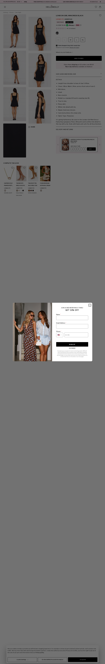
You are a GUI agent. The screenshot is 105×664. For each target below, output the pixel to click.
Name (58, 314)
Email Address (61, 323)
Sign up (72, 344)
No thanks (72, 348)
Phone (58, 331)
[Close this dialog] (90, 305)
